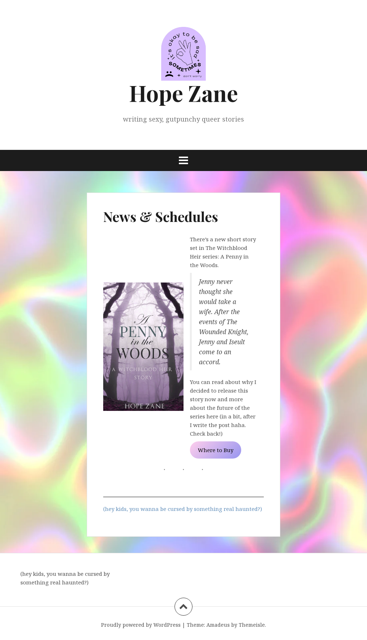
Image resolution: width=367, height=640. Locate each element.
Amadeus (218, 624)
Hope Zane (183, 93)
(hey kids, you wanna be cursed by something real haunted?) (182, 508)
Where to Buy (215, 450)
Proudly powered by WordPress (141, 624)
